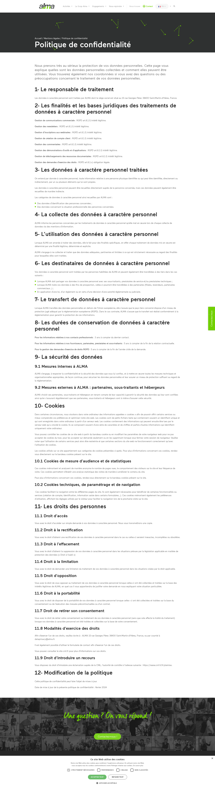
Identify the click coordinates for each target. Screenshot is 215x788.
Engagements (98, 6)
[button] (107, 783)
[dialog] (107, 772)
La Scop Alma (81, 6)
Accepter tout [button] (97, 777)
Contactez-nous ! (107, 736)
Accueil (38, 38)
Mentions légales (52, 38)
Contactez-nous (211, 319)
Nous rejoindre (115, 6)
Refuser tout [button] (118, 777)
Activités (66, 6)
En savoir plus (138, 765)
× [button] (212, 758)
